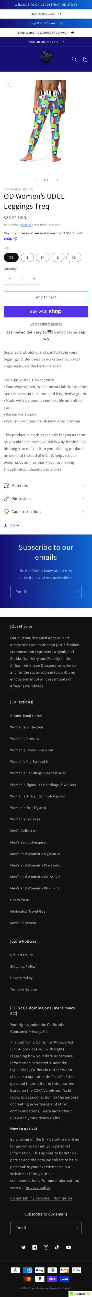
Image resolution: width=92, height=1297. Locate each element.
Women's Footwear (26, 819)
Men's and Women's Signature (35, 853)
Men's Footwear (23, 922)
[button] (6, 59)
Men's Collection (24, 830)
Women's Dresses (24, 738)
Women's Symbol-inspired (31, 750)
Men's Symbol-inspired (29, 842)
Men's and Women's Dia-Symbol (36, 865)
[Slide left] (34, 179)
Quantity (10, 268)
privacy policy (38, 1187)
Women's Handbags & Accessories (38, 773)
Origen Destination (39, 1288)
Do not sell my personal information (41, 1198)
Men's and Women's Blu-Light (34, 888)
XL (74, 257)
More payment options (46, 324)
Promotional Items (26, 715)
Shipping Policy (23, 966)
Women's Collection (26, 727)
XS (11, 257)
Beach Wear (19, 900)
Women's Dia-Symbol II (29, 761)
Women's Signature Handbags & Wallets (43, 784)
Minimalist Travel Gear (28, 911)
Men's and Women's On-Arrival (35, 876)
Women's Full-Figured (28, 807)
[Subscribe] (76, 592)
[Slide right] (57, 179)
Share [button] (14, 525)
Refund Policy (21, 955)
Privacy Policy (21, 977)
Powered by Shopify (61, 1288)
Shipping (26, 224)
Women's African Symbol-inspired (38, 796)
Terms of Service (23, 989)
